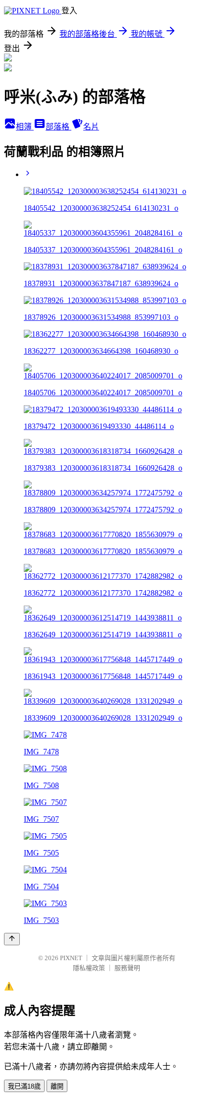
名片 (91, 126)
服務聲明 (127, 968)
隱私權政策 (89, 968)
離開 (57, 1086)
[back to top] (12, 939)
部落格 (58, 126)
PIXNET (71, 958)
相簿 (25, 126)
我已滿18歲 (24, 1086)
